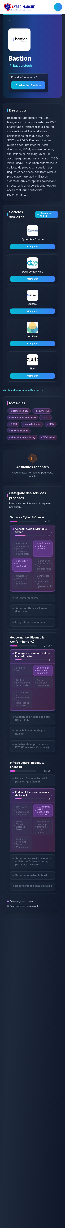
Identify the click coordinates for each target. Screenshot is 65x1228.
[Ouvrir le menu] (58, 7)
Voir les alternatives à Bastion (23, 390)
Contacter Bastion (28, 85)
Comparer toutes (45, 214)
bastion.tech (22, 65)
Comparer (32, 246)
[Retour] (10, 21)
